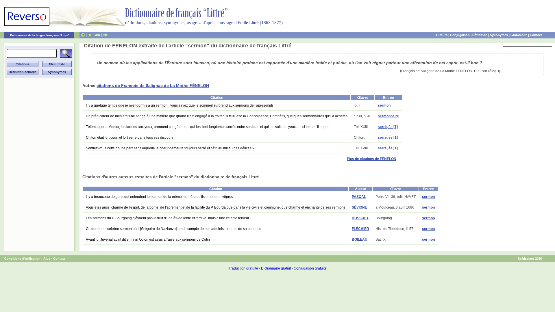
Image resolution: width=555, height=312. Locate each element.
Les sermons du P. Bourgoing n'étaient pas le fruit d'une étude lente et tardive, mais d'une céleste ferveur (167, 218)
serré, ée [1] (388, 127)
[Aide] (83, 35)
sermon (384, 105)
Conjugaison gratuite (310, 268)
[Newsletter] (97, 35)
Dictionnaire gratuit (276, 268)
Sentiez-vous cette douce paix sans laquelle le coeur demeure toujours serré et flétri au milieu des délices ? (170, 148)
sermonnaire (388, 116)
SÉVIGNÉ (359, 207)
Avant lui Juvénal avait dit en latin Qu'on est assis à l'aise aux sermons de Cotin (148, 239)
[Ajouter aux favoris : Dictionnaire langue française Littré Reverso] (90, 35)
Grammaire (518, 35)
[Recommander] (105, 35)
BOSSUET (360, 218)
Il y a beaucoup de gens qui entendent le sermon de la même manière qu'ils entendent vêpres (159, 197)
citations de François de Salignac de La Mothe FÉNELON (153, 85)
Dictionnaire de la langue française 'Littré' (39, 35)
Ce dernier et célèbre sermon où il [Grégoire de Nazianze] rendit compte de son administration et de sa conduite (173, 229)
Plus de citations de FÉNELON (371, 159)
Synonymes (499, 35)
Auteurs (441, 35)
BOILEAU (359, 239)
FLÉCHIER (360, 229)
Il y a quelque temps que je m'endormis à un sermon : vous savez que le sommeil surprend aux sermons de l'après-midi (179, 105)
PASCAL (359, 197)
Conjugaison (460, 35)
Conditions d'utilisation (22, 258)
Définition (479, 35)
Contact (536, 35)
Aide (46, 258)
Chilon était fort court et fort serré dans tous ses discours (129, 137)
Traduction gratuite (243, 268)
